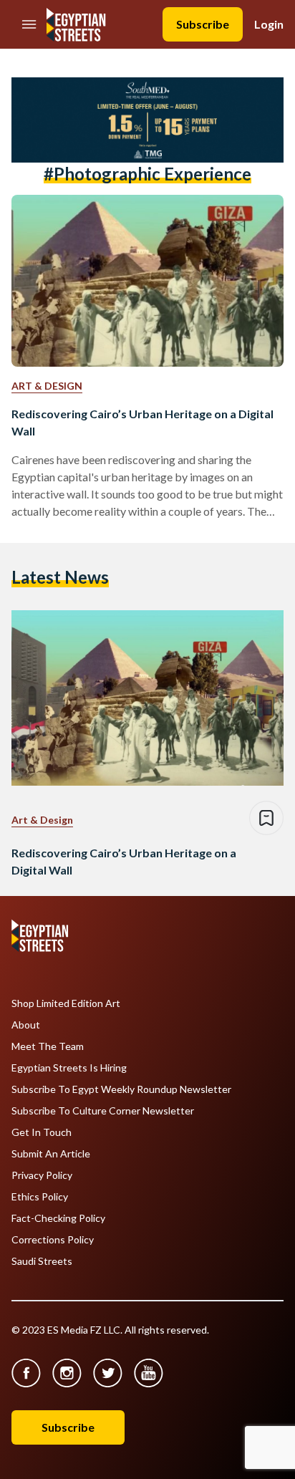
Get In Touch (41, 1132)
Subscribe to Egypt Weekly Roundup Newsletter (121, 1089)
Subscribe (202, 24)
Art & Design (46, 386)
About (25, 1025)
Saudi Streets (41, 1261)
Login (269, 24)
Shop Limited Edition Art (65, 1003)
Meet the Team (47, 1046)
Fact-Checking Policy (58, 1218)
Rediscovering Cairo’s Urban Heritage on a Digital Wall (142, 422)
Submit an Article (50, 1154)
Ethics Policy (39, 1197)
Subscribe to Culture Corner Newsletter (102, 1111)
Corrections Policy (52, 1240)
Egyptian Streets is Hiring (69, 1068)
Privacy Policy (41, 1175)
